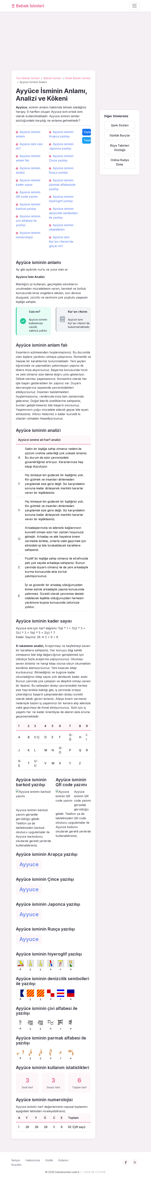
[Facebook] (125, 1162)
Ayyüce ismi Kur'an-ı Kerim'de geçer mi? (61, 241)
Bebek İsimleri (29, 5)
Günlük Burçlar (120, 135)
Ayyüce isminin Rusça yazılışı (61, 170)
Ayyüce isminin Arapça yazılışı (61, 134)
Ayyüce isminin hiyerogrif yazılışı (61, 199)
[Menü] (134, 5)
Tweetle (87, 140)
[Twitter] (134, 1162)
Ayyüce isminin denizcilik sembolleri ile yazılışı (63, 213)
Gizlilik (49, 1160)
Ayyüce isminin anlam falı (28, 158)
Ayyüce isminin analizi (28, 170)
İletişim (15, 1160)
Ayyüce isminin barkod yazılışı (28, 206)
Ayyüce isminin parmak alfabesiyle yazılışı (62, 184)
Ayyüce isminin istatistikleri (61, 227)
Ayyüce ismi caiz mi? (29, 146)
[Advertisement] (75, 41)
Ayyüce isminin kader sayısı (28, 182)
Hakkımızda (33, 1160)
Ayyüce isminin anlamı (28, 134)
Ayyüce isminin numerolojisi (28, 235)
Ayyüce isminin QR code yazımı (28, 194)
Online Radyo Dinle (119, 162)
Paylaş (87, 132)
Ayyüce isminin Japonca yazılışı (61, 146)
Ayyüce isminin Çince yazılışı (61, 158)
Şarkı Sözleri (120, 125)
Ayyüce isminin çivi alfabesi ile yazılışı (28, 220)
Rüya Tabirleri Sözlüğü (119, 148)
